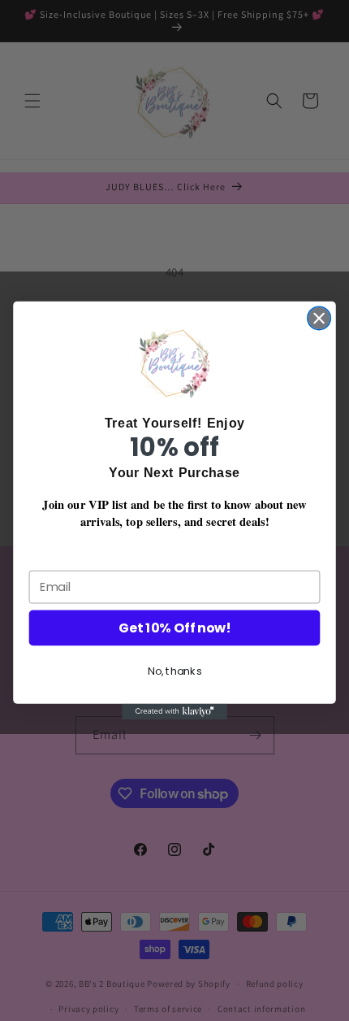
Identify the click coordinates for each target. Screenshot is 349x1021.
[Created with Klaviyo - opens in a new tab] (174, 711)
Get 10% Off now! (174, 628)
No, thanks (175, 671)
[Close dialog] (319, 317)
